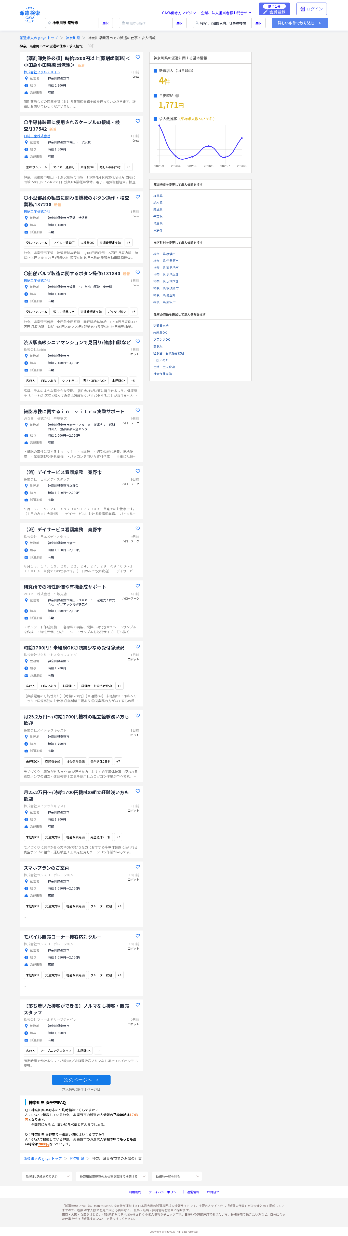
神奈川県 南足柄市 (166, 267)
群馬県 (158, 195)
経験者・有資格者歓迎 (168, 353)
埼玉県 (158, 223)
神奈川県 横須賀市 (166, 288)
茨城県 (158, 209)
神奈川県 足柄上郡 (166, 274)
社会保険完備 (162, 373)
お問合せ (213, 1192)
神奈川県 (73, 37)
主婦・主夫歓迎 (164, 367)
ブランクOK (161, 339)
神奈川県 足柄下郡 (166, 281)
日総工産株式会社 (37, 135)
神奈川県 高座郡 (164, 295)
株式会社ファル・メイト (42, 72)
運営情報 (193, 1192)
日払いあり (161, 360)
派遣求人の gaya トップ (39, 37)
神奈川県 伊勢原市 (166, 260)
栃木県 (158, 202)
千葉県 (158, 216)
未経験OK (160, 332)
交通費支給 (161, 325)
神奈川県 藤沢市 (164, 302)
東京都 (158, 230)
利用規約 (135, 1192)
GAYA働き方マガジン (179, 12)
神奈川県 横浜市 (164, 254)
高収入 (158, 346)
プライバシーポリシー (164, 1192)
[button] (81, 1080)
